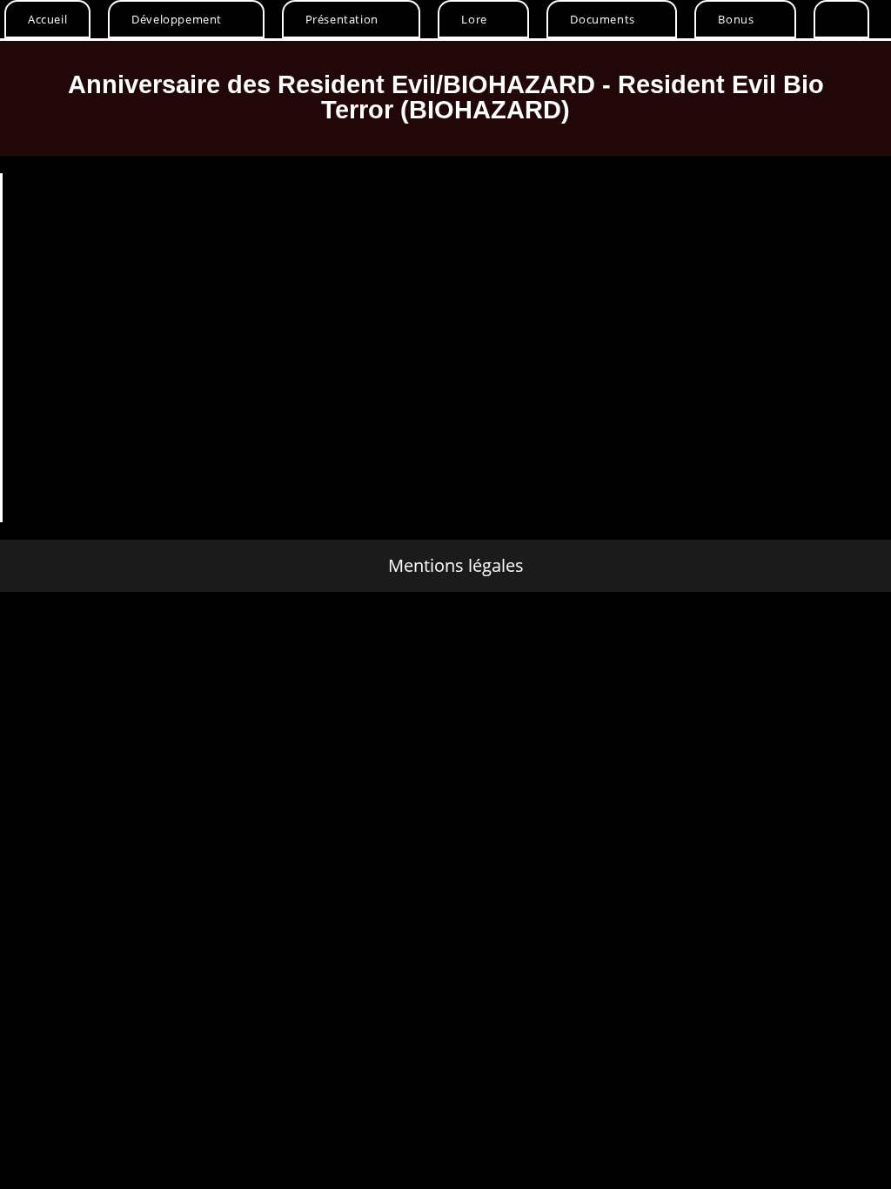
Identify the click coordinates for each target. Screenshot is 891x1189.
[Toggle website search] (841, 19)
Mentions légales (456, 565)
